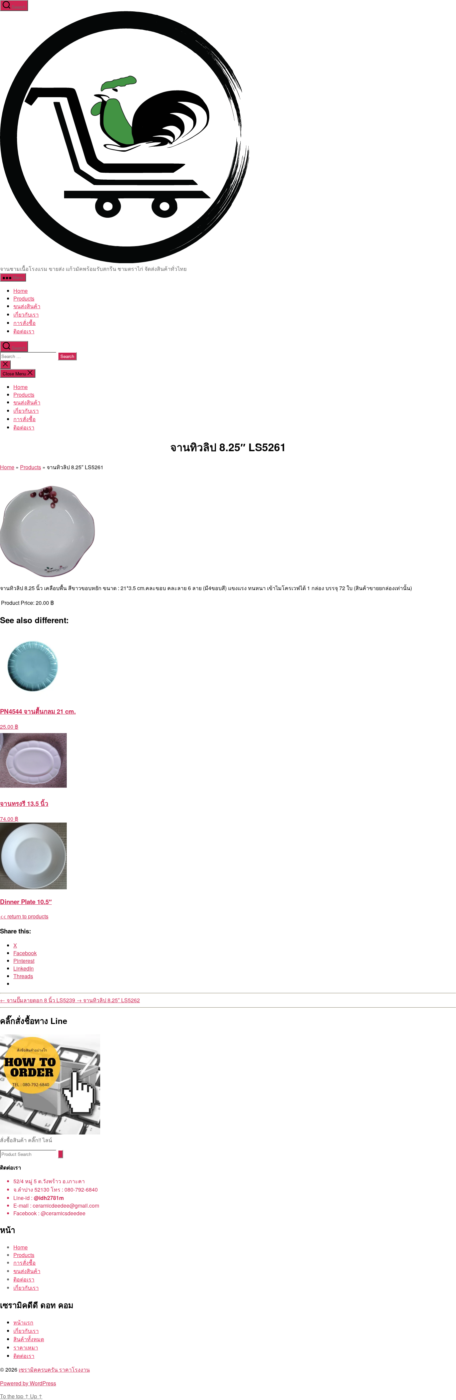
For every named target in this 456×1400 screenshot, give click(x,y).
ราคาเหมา (25, 1347)
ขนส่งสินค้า (26, 306)
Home (20, 291)
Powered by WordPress (28, 1383)
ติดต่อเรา (23, 1356)
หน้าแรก (23, 1322)
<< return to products (24, 916)
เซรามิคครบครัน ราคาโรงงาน (54, 1369)
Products (23, 298)
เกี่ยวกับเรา (26, 314)
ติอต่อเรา (23, 331)
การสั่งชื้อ (24, 323)
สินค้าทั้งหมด (28, 1339)
